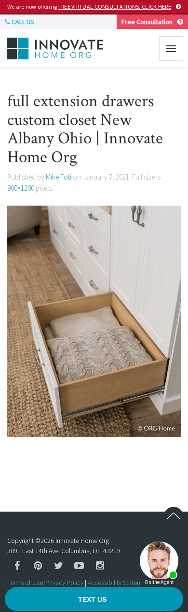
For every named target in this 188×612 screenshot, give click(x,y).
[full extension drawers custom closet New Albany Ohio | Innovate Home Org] (94, 320)
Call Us (22, 21)
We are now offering (89, 6)
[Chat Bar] (94, 599)
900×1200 (20, 188)
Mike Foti (58, 176)
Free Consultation (147, 21)
